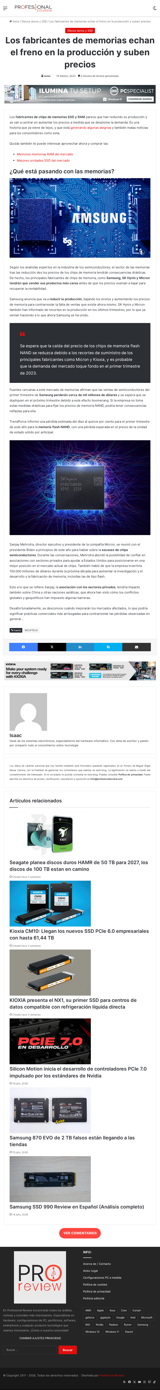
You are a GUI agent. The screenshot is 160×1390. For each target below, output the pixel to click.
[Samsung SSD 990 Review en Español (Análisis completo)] (50, 1201)
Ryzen (127, 1324)
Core (124, 1310)
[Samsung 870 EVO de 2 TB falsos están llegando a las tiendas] (50, 1132)
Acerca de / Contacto (97, 1263)
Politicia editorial (93, 1298)
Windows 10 (92, 1331)
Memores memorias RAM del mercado (45, 154)
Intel (132, 1317)
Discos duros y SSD (34, 21)
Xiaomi (129, 1331)
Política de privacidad (96, 1291)
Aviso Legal (90, 1270)
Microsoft (146, 1317)
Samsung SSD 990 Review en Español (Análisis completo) (77, 1207)
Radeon (113, 1324)
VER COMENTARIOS (80, 1233)
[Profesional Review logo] (33, 8)
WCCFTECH (31, 630)
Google (120, 1317)
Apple (100, 1310)
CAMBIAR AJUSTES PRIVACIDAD (40, 1338)
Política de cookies (95, 1284)
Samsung (142, 1324)
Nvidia (99, 1324)
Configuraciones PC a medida (102, 1277)
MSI (87, 1324)
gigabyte (105, 1317)
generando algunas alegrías (90, 128)
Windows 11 (112, 1331)
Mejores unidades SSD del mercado (43, 160)
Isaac (47, 75)
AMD (88, 1310)
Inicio (15, 21)
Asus (112, 1310)
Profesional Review (111, 1375)
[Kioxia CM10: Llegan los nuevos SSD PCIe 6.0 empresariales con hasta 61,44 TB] (50, 925)
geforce (89, 1317)
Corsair (136, 1310)
